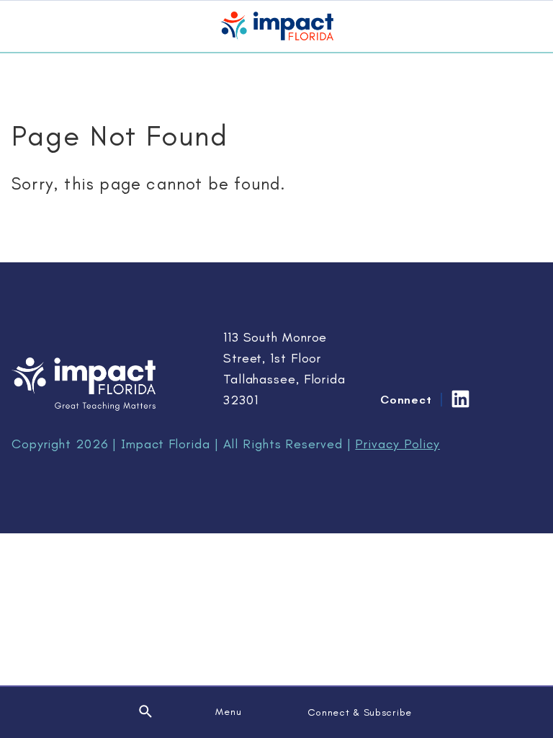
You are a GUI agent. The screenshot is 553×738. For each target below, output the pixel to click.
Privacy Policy (397, 444)
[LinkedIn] (460, 399)
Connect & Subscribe (359, 712)
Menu (228, 712)
